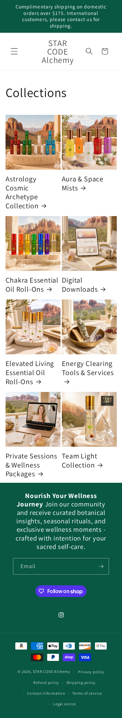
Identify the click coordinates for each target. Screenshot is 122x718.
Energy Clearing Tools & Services (88, 368)
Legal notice (64, 703)
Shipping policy (81, 682)
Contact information (46, 693)
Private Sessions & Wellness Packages (31, 464)
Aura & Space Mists (82, 183)
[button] (14, 51)
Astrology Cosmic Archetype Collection (22, 192)
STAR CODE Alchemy (51, 671)
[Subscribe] (101, 566)
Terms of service (87, 693)
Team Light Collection (79, 460)
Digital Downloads (80, 284)
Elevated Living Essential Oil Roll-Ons (30, 372)
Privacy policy (91, 671)
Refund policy (46, 682)
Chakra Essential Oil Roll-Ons (32, 284)
